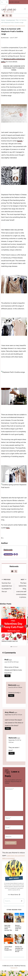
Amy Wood (9, 712)
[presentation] (13, 623)
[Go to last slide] (2, 626)
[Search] (21, 901)
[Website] (14, 554)
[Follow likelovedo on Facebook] (12, 571)
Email (8, 827)
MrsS (6, 660)
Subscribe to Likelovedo (14, 2)
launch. (19, 141)
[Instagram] (10, 15)
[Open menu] (25, 9)
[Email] (17, 554)
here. (8, 528)
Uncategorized (20, 26)
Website (8, 836)
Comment (10, 789)
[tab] (12, 646)
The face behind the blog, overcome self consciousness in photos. (21, 588)
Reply (7, 676)
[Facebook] (3, 15)
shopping (11, 26)
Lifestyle (4, 26)
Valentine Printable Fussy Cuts (10, 641)
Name (8, 818)
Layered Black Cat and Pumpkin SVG (8, 948)
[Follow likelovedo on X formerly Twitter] (15, 571)
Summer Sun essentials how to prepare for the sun (7, 585)
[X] (7, 15)
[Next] (26, 626)
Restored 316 (14, 967)
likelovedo (6, 37)
